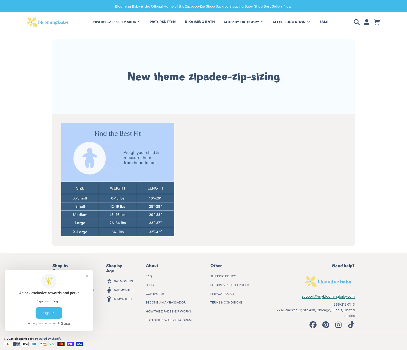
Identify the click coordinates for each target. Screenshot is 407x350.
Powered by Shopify (48, 338)
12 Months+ (123, 299)
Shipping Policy (223, 276)
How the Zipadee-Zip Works (168, 311)
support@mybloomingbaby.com (328, 296)
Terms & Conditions (226, 302)
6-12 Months (124, 290)
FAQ (149, 276)
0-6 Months (123, 281)
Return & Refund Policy (230, 285)
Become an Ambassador (166, 302)
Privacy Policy (222, 293)
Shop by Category (242, 22)
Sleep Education (289, 22)
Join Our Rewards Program (168, 320)
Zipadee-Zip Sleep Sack (114, 22)
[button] (357, 22)
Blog (150, 285)
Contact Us (155, 293)
